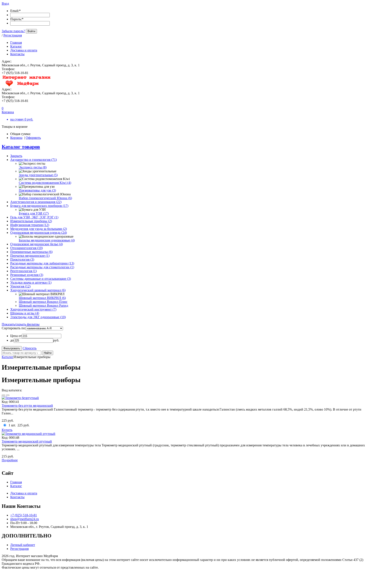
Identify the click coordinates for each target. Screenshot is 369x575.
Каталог (7, 357)
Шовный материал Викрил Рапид (43, 305)
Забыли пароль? (13, 31)
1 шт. (12, 425)
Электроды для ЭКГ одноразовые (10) (38, 317)
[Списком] (7, 395)
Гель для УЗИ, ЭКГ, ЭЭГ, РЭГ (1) (34, 217)
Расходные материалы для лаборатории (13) (42, 263)
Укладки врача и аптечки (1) (30, 282)
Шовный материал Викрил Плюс (43, 301)
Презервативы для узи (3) (37, 190)
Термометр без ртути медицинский (27, 405)
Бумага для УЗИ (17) (34, 213)
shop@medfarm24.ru (24, 519)
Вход (5, 3)
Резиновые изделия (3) (26, 275)
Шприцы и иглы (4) (24, 313)
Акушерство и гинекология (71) (33, 159)
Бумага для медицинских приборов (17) (39, 206)
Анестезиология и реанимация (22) (36, 202)
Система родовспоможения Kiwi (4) (45, 182)
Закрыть (16, 156)
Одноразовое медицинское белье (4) (36, 244)
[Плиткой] (3, 395)
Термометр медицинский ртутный (27, 441)
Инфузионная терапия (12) (29, 225)
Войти (31, 31)
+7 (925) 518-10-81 (23, 515)
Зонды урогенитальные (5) (38, 175)
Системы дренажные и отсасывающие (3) (40, 278)
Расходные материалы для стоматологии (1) (42, 267)
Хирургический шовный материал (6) (38, 290)
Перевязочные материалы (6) (31, 252)
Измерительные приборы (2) (31, 221)
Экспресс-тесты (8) (33, 167)
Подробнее (10, 460)
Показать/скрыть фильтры (21, 324)
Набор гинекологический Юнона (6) (45, 198)
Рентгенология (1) (23, 271)
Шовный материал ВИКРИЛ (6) (42, 298)
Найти (47, 352)
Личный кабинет (22, 545)
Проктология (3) (22, 259)
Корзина (16, 137)
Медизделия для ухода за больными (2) (38, 229)
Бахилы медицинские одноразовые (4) (47, 240)
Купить (7, 430)
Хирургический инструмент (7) (33, 309)
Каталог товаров (21, 147)
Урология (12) (20, 286)
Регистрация (12, 35)
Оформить (33, 137)
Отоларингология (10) (26, 248)
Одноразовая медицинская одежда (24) (38, 232)
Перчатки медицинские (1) (30, 255)
